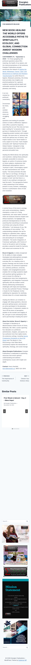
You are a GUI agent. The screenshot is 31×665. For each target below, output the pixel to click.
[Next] (26, 411)
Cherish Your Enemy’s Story (24, 378)
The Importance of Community (8, 378)
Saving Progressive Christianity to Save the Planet (15, 338)
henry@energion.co (9, 368)
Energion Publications (10, 403)
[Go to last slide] (4, 411)
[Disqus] (15, 457)
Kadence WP (23, 660)
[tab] (12, 428)
